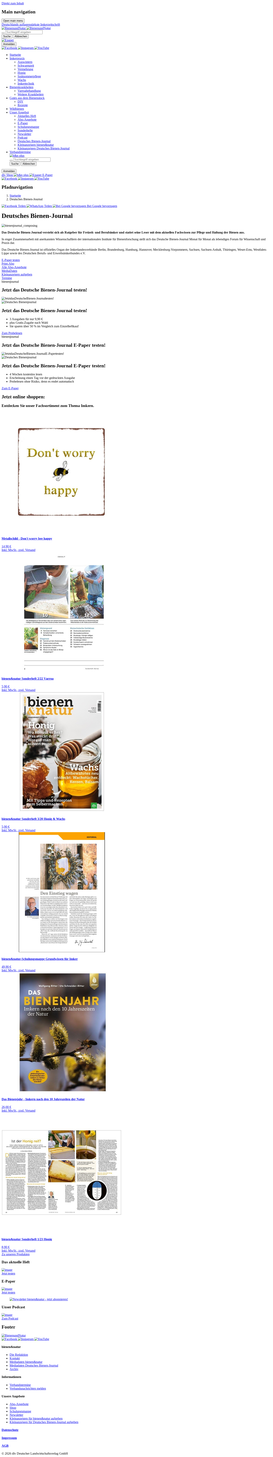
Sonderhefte (25, 130)
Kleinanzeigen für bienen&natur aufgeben (36, 1418)
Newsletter (24, 134)
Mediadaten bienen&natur (26, 1362)
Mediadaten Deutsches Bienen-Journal (34, 1365)
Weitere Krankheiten (31, 94)
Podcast (22, 137)
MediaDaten (9, 271)
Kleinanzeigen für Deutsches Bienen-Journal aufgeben (44, 1422)
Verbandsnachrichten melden (28, 1388)
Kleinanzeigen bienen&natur (36, 144)
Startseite (15, 54)
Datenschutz (10, 1430)
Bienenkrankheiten (21, 87)
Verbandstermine (20, 152)
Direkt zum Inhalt (13, 3)
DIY (20, 101)
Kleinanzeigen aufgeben (17, 274)
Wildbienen (17, 108)
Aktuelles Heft (27, 116)
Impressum (9, 1438)
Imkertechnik (26, 83)
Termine (7, 278)
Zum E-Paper (10, 388)
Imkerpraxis (17, 58)
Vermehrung (25, 69)
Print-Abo (8, 263)
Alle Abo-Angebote (14, 267)
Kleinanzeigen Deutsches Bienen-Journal (44, 148)
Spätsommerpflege (29, 76)
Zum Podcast (10, 1318)
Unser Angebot (19, 112)
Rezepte (23, 105)
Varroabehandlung (29, 90)
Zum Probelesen (12, 333)
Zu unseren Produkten (16, 1254)
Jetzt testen (8, 1273)
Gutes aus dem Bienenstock (27, 98)
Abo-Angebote (27, 119)
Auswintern (25, 62)
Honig (22, 72)
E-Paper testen (11, 260)
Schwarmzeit (26, 65)
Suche (7, 36)
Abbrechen (21, 36)
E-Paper (23, 123)
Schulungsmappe (28, 126)
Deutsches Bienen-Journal (34, 141)
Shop (13, 1407)
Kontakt (15, 1358)
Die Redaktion (19, 1354)
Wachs (22, 80)
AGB (5, 1445)
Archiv (14, 1369)
